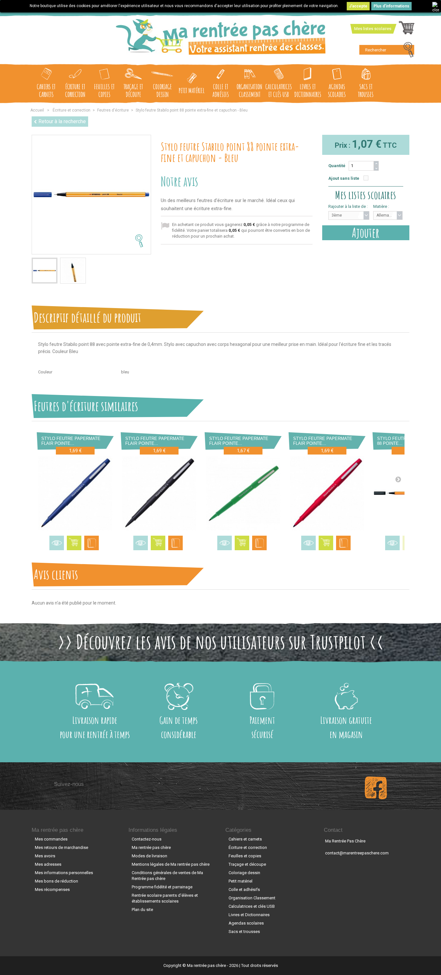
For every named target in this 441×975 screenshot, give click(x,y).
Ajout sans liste (343, 178)
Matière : (381, 206)
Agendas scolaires (337, 90)
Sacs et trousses (366, 90)
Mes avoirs (45, 855)
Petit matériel (192, 90)
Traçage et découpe (133, 90)
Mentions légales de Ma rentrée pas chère (171, 864)
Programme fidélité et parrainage (162, 886)
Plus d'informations (391, 6)
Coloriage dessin (162, 90)
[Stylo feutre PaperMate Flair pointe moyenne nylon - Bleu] (75, 493)
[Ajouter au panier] (74, 543)
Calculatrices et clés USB (278, 90)
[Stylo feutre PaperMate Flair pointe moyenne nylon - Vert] (243, 493)
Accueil (37, 110)
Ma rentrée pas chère (57, 830)
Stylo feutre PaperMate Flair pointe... (70, 441)
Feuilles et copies (104, 90)
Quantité (336, 165)
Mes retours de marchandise (61, 847)
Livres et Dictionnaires (307, 90)
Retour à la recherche (62, 121)
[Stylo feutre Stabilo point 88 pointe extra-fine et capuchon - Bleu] (44, 270)
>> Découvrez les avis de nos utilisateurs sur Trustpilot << (220, 641)
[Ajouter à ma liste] (91, 543)
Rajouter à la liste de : (348, 206)
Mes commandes (51, 839)
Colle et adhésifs (220, 90)
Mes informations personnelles (64, 872)
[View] (56, 543)
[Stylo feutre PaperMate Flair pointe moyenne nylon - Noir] (159, 493)
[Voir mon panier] (406, 29)
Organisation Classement (249, 90)
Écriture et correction (75, 90)
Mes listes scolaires (372, 28)
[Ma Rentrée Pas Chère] (220, 37)
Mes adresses (48, 864)
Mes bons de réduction (56, 881)
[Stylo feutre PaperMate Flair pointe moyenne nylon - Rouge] (327, 493)
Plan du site (142, 909)
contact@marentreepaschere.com (357, 853)
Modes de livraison (149, 855)
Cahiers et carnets (46, 90)
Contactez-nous (146, 839)
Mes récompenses (52, 889)
